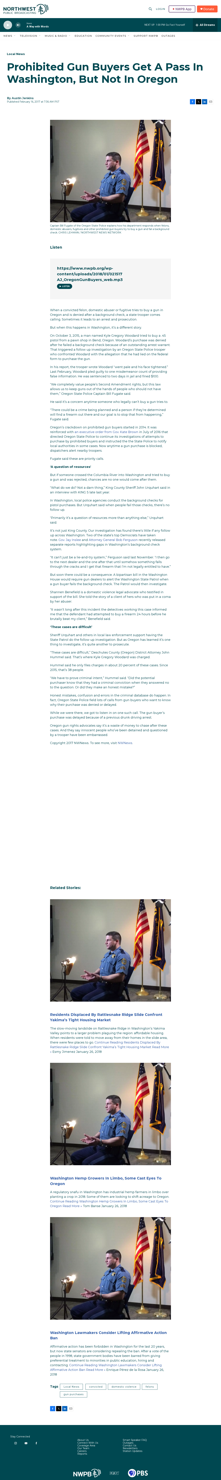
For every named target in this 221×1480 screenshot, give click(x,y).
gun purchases (74, 1394)
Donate (208, 9)
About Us (83, 1440)
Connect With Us (87, 1443)
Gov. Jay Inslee (70, 540)
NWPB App (183, 9)
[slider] (23, 25)
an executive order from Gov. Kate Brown (106, 432)
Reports (82, 1454)
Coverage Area (86, 1445)
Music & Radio (56, 35)
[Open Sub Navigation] (14, 35)
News (7, 35)
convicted (96, 1386)
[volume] (18, 25)
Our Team (83, 1448)
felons (150, 1386)
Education (83, 35)
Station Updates (132, 1451)
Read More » (72, 1206)
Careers (82, 1451)
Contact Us (129, 1445)
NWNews (125, 743)
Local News (16, 54)
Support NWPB (146, 35)
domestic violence (124, 1386)
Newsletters (130, 1448)
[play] (8, 25)
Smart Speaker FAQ (135, 1440)
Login (160, 9)
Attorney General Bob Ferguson (113, 540)
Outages (168, 35)
